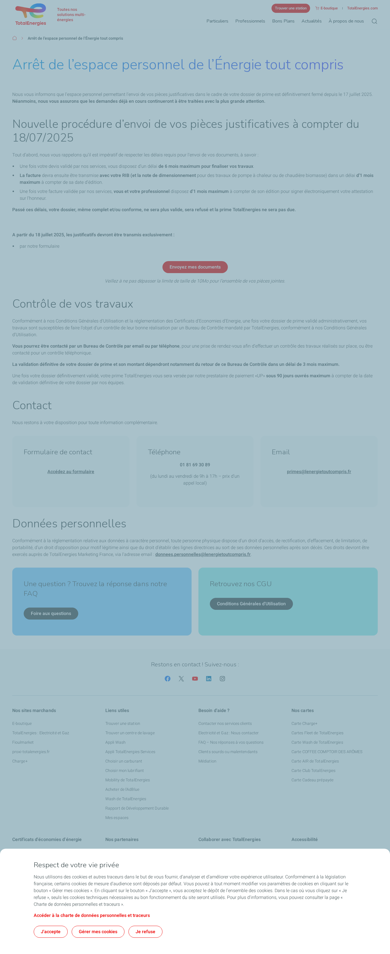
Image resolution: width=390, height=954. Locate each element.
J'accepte (51, 931)
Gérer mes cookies (98, 931)
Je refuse (145, 931)
